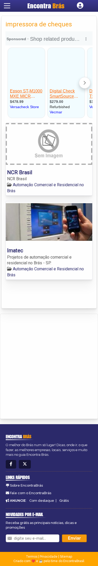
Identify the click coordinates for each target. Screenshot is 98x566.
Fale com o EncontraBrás (30, 493)
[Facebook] (11, 464)
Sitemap (66, 556)
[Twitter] (25, 464)
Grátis (64, 501)
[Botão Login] (80, 5)
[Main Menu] (7, 6)
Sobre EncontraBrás (26, 485)
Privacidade (48, 556)
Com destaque (41, 501)
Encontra (46, 6)
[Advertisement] (49, 366)
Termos (31, 556)
